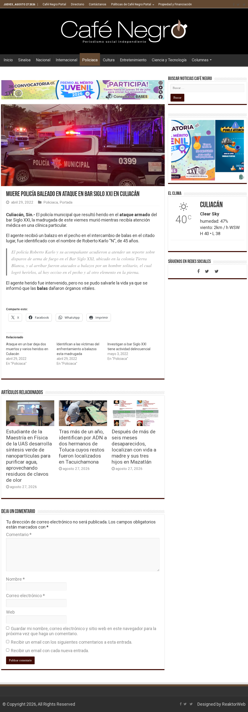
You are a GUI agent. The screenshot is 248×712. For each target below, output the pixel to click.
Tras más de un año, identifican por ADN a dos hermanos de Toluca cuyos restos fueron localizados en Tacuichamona (83, 446)
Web (10, 612)
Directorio (77, 4)
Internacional (66, 60)
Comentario (18, 534)
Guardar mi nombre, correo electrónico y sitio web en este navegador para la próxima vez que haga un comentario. (81, 631)
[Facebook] (233, 5)
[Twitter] (238, 5)
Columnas (200, 60)
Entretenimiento (133, 60)
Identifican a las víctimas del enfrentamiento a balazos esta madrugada (78, 349)
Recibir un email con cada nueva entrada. (50, 650)
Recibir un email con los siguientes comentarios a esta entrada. (71, 642)
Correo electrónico (25, 595)
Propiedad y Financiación (175, 4)
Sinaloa (24, 60)
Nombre (15, 579)
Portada (66, 202)
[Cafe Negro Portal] (124, 30)
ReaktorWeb (234, 704)
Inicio (8, 60)
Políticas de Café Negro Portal (131, 4)
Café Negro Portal (54, 4)
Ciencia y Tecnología (169, 60)
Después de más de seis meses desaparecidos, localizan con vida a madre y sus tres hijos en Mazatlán (134, 446)
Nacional (43, 60)
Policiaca (90, 60)
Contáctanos (97, 4)
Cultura (109, 60)
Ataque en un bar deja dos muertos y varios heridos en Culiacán (27, 349)
